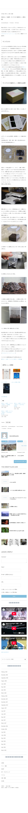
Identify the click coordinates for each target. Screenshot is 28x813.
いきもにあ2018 (13, 482)
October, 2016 (4, 729)
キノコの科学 (4, 382)
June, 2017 (3, 714)
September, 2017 (4, 705)
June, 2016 (3, 735)
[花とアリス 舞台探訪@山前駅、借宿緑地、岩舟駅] (8, 446)
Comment (3, 556)
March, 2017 (3, 723)
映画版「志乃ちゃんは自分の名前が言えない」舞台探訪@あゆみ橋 (18, 514)
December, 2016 (4, 726)
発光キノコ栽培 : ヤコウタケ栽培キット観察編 (11, 359)
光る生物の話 (4, 396)
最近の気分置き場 (4, 652)
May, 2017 (3, 717)
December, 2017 (4, 699)
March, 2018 (3, 693)
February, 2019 (4, 671)
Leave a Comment (20, 426)
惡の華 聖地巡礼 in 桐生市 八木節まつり (18, 522)
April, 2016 (3, 741)
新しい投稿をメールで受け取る (10, 592)
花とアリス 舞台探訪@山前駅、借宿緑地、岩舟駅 (8, 456)
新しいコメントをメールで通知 (10, 589)
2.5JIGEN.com (14, 5)
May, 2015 (3, 744)
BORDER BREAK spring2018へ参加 (17, 530)
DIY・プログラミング (5, 772)
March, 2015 (3, 750)
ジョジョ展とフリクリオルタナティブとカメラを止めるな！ (18, 498)
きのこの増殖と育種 (16, 382)
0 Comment (12, 22)
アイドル (3, 775)
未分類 (2, 781)
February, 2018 (4, 696)
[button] (26, 2)
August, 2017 (4, 708)
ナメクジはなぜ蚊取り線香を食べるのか (17, 490)
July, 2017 (3, 711)
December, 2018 (4, 674)
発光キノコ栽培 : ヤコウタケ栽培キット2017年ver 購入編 (7, 412)
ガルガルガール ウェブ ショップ (8, 33)
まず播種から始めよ (13, 506)
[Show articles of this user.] (4, 435)
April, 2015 (3, 747)
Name (2, 567)
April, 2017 (3, 720)
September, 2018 (4, 677)
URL (2, 582)
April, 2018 (3, 690)
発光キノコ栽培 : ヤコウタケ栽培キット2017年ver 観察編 (19, 405)
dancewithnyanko (5, 22)
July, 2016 (3, 732)
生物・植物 (11, 13)
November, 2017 (4, 702)
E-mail (2, 574)
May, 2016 (3, 738)
